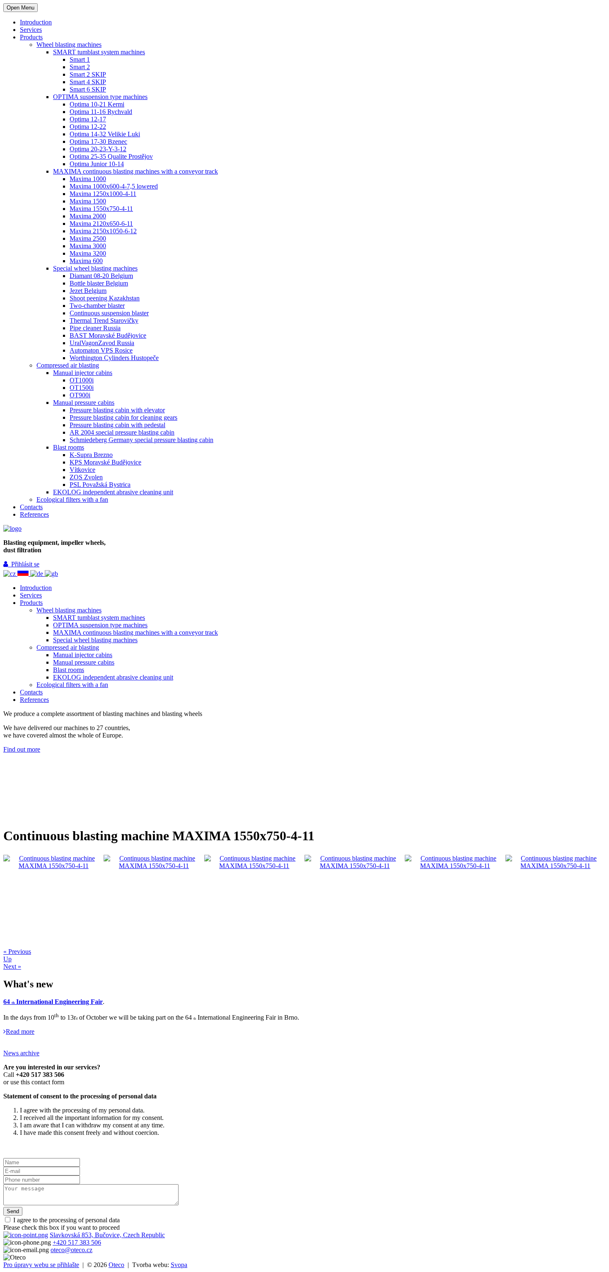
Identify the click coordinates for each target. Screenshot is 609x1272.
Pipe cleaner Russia (95, 327)
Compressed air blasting (67, 365)
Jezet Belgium (88, 290)
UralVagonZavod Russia (102, 342)
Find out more (21, 749)
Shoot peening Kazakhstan (105, 298)
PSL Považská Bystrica (100, 484)
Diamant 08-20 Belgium (101, 275)
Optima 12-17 (88, 119)
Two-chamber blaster (97, 305)
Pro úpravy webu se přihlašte (41, 1264)
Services (31, 29)
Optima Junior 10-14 (97, 163)
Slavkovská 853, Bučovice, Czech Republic (107, 1234)
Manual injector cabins (82, 372)
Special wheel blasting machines (95, 268)
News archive (21, 1053)
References (34, 514)
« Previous (17, 951)
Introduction (36, 22)
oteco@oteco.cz (71, 1249)
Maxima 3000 (88, 245)
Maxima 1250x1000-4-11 (103, 193)
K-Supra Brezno (91, 454)
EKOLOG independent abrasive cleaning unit (113, 492)
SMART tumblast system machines (99, 52)
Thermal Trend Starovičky (104, 320)
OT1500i (82, 387)
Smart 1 (80, 59)
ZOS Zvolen (86, 477)
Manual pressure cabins (83, 402)
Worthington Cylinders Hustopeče (114, 357)
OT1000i (82, 380)
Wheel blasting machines (69, 44)
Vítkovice (82, 469)
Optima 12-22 (88, 126)
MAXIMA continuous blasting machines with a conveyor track (135, 171)
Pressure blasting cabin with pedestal (117, 424)
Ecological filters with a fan (72, 499)
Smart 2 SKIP (88, 74)
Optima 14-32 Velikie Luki (105, 134)
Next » (12, 966)
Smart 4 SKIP (88, 81)
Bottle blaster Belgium (99, 283)
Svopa (179, 1264)
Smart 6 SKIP (88, 89)
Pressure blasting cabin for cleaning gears (123, 417)
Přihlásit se (23, 564)
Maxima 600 (86, 260)
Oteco (116, 1264)
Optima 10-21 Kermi (97, 104)
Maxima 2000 (88, 216)
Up (7, 958)
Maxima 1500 (88, 201)
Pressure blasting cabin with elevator (117, 410)
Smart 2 (80, 66)
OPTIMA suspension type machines (100, 96)
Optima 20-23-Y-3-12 (98, 148)
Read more (20, 1031)
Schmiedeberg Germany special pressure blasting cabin (141, 439)
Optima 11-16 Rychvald (101, 111)
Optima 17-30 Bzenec (98, 141)
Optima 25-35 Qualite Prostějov (111, 156)
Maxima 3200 (88, 253)
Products (31, 37)
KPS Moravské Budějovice (105, 462)
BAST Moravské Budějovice (108, 335)
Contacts (31, 506)
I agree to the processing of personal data (66, 1220)
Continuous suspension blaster (109, 313)
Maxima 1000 (88, 178)
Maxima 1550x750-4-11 (101, 208)
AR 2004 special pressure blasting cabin (122, 432)
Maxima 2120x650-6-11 (101, 223)
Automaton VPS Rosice (101, 350)
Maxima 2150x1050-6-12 (103, 231)
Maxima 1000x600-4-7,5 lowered (114, 186)
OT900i (80, 395)
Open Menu (20, 8)
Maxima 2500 (88, 238)
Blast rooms (68, 447)
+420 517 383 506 (77, 1242)
